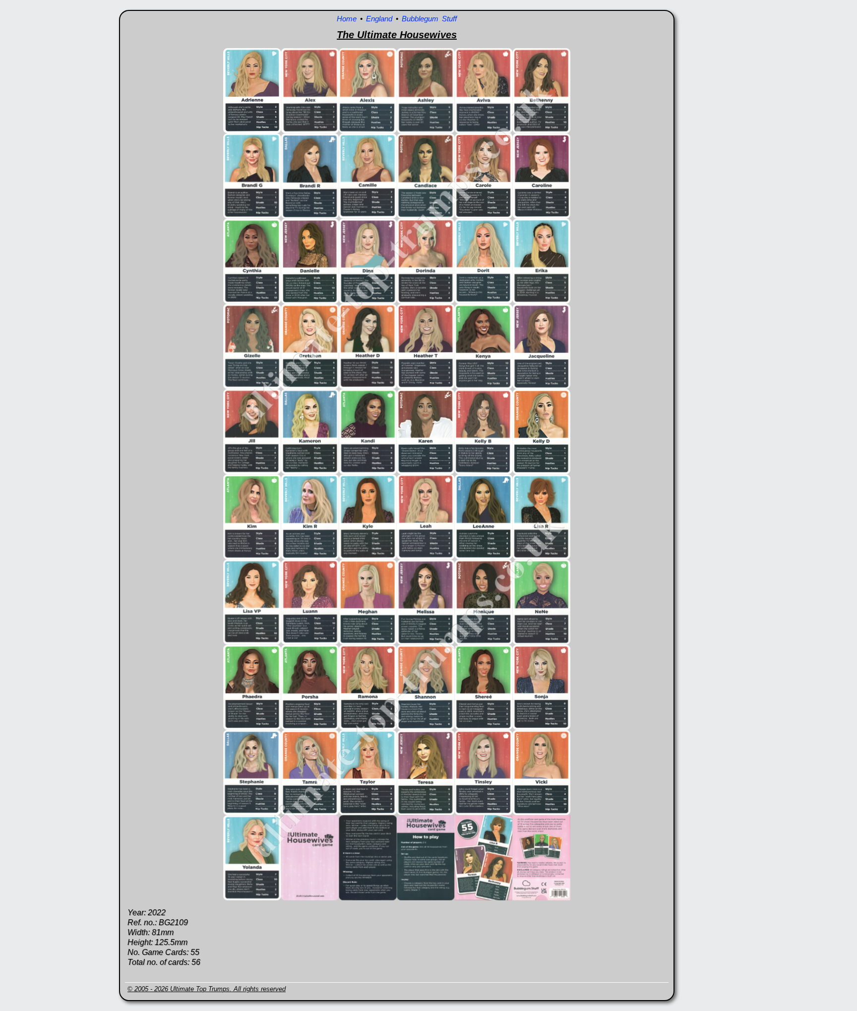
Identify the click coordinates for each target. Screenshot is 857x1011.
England (379, 18)
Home (347, 18)
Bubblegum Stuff (429, 18)
